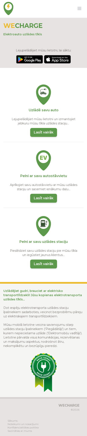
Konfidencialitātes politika (23, 427)
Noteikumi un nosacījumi (23, 424)
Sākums (13, 420)
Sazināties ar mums (20, 430)
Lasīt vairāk (43, 132)
